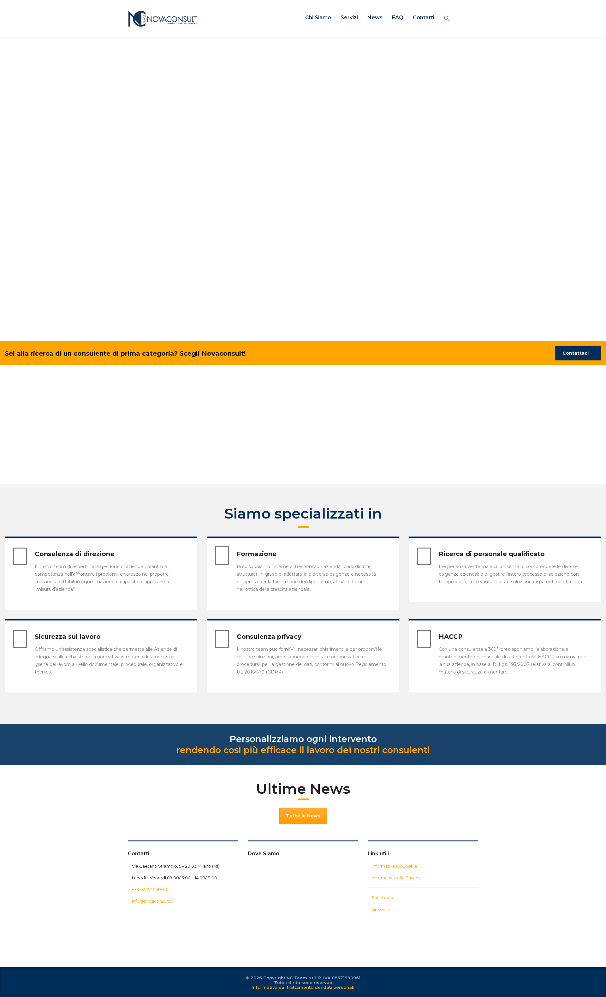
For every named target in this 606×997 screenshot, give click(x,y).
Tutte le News (303, 816)
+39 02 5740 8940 (149, 889)
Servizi (349, 18)
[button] (447, 18)
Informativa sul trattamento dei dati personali (303, 987)
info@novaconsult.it (152, 901)
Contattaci (575, 353)
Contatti (423, 18)
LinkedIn (380, 909)
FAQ (397, 18)
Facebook (382, 897)
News (375, 18)
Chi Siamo (318, 18)
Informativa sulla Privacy (396, 877)
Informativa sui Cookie (394, 866)
